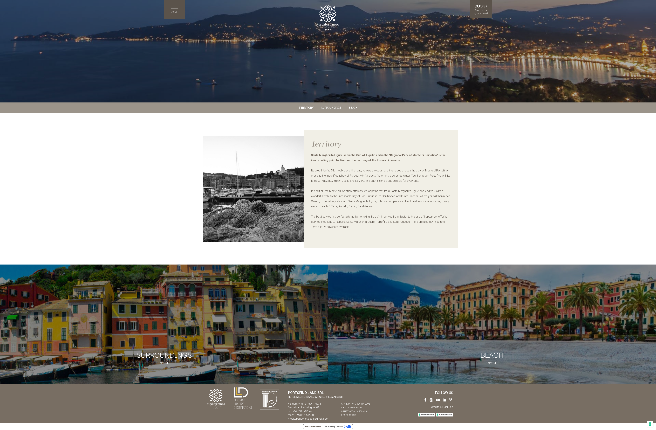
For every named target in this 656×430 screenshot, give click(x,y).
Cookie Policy (445, 414)
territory (306, 107)
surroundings (331, 107)
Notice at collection (313, 427)
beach (353, 107)
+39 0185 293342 (302, 411)
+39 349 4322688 (304, 415)
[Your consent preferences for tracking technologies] (650, 424)
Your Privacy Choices (334, 427)
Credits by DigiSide (442, 406)
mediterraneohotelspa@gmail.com (308, 418)
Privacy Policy (427, 414)
